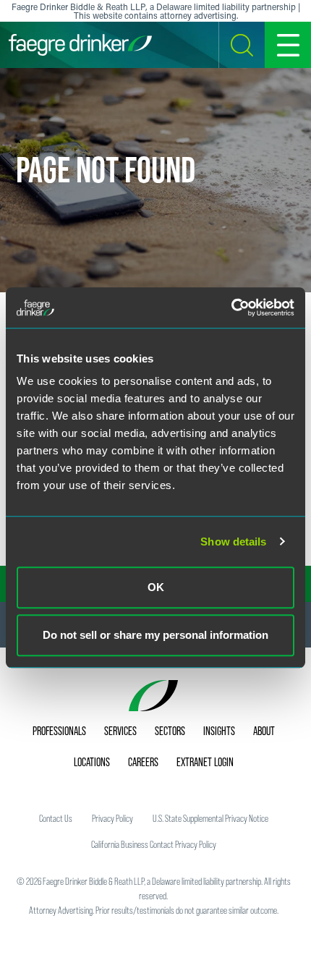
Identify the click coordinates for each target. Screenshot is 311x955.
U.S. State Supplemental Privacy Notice (210, 818)
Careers (143, 761)
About (264, 730)
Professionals (59, 730)
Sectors (170, 730)
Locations (92, 761)
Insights (219, 730)
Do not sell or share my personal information (155, 635)
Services (120, 730)
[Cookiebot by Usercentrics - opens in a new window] (231, 307)
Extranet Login (205, 761)
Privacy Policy (112, 818)
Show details (233, 541)
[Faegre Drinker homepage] (80, 45)
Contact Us (55, 818)
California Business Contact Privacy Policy (153, 844)
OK (156, 587)
